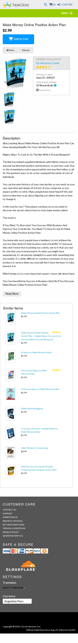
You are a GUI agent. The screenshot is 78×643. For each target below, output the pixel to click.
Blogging (32, 408)
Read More (11, 293)
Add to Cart (20, 39)
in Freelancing (34, 448)
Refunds (26, 50)
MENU (65, 13)
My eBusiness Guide (47, 63)
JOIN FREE (67, 4)
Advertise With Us (13, 535)
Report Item (44, 90)
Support (7, 513)
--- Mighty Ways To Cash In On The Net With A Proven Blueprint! (41, 336)
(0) (54, 4)
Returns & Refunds (13, 524)
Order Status (10, 517)
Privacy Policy (11, 532)
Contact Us (9, 509)
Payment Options (12, 521)
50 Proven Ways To (40, 389)
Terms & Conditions (14, 528)
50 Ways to (36, 352)
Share (11, 50)
